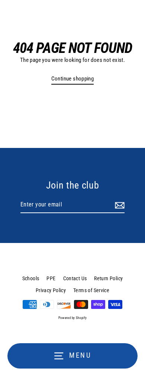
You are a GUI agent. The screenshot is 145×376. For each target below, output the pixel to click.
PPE (50, 278)
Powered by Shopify (72, 318)
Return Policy (108, 278)
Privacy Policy (51, 290)
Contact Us (75, 278)
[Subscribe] (119, 205)
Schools (30, 278)
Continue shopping (72, 78)
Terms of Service (91, 290)
